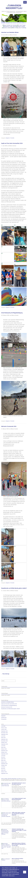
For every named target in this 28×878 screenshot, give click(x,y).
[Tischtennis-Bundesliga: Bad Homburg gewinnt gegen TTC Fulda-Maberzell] (6, 838)
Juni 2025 (3, 735)
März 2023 (3, 760)
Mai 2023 (3, 757)
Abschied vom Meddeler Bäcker (10, 32)
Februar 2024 (4, 748)
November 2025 (4, 732)
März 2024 (3, 747)
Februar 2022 (4, 771)
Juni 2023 (3, 755)
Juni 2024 (3, 745)
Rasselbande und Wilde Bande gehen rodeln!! (14, 588)
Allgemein (8, 307)
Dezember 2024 (4, 739)
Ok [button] (24, 872)
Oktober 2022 (4, 765)
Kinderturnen (4, 717)
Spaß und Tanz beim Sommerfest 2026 (12, 143)
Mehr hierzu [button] (12, 875)
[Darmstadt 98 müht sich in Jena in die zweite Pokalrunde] (6, 792)
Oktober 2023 (4, 752)
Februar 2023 (4, 762)
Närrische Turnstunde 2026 (8, 426)
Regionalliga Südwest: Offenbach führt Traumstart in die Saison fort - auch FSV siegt (19, 844)
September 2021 (4, 773)
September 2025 (4, 734)
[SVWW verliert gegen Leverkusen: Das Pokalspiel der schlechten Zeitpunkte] (6, 821)
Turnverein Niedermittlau (14, 6)
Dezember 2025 (4, 731)
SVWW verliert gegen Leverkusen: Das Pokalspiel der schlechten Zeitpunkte (18, 813)
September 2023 (4, 753)
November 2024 (4, 740)
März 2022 (3, 770)
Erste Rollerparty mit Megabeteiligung (12, 313)
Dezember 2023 (4, 750)
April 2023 (3, 758)
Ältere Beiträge (5, 673)
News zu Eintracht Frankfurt (17, 858)
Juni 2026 (3, 726)
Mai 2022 (3, 768)
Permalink (12, 307)
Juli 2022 (3, 766)
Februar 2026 (4, 727)
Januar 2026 (3, 729)
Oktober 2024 (4, 742)
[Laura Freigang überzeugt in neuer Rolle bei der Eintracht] (6, 807)
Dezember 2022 (4, 763)
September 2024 (4, 744)
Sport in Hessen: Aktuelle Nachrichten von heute (11, 778)
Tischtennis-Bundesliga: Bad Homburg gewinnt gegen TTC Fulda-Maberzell (19, 830)
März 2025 (3, 737)
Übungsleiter (3, 719)
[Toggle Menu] (25, 2)
